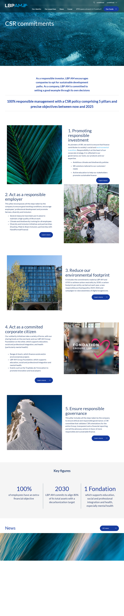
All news (105, 528)
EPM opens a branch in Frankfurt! (89, 9)
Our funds (110, 9)
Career (70, 9)
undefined (100, 2)
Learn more (103, 180)
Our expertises (50, 9)
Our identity (36, 9)
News (62, 9)
